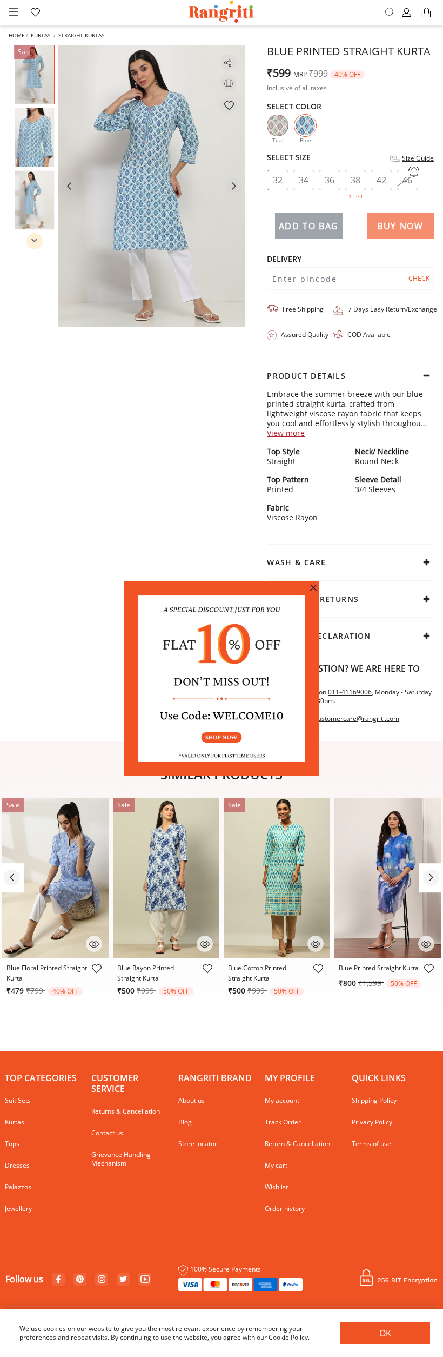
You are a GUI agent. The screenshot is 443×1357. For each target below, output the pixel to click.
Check (418, 278)
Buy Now (400, 226)
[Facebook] (58, 1280)
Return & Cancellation (297, 1143)
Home (17, 35)
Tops (12, 1143)
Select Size (289, 157)
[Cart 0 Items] (426, 17)
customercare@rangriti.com (356, 718)
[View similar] (228, 83)
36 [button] (329, 180)
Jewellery (18, 1208)
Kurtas (40, 35)
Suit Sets (18, 1100)
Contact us (107, 1132)
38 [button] (355, 182)
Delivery (284, 259)
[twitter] (123, 1279)
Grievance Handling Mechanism (121, 1159)
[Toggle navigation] (13, 13)
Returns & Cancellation (125, 1111)
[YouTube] (145, 1280)
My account (282, 1100)
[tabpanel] (152, 186)
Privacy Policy (372, 1122)
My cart (276, 1165)
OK (385, 1333)
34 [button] (303, 180)
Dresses (17, 1165)
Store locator (197, 1143)
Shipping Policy (374, 1100)
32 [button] (278, 180)
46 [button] (407, 180)
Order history (285, 1208)
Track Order (283, 1122)
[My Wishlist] (35, 13)
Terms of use (371, 1143)
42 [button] (381, 180)
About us (191, 1100)
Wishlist (276, 1186)
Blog (185, 1122)
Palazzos (18, 1186)
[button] (408, 13)
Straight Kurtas (81, 35)
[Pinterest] (80, 1280)
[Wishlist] (228, 105)
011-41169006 (350, 692)
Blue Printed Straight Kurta (379, 967)
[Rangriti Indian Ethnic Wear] (221, 13)
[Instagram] (101, 1280)
